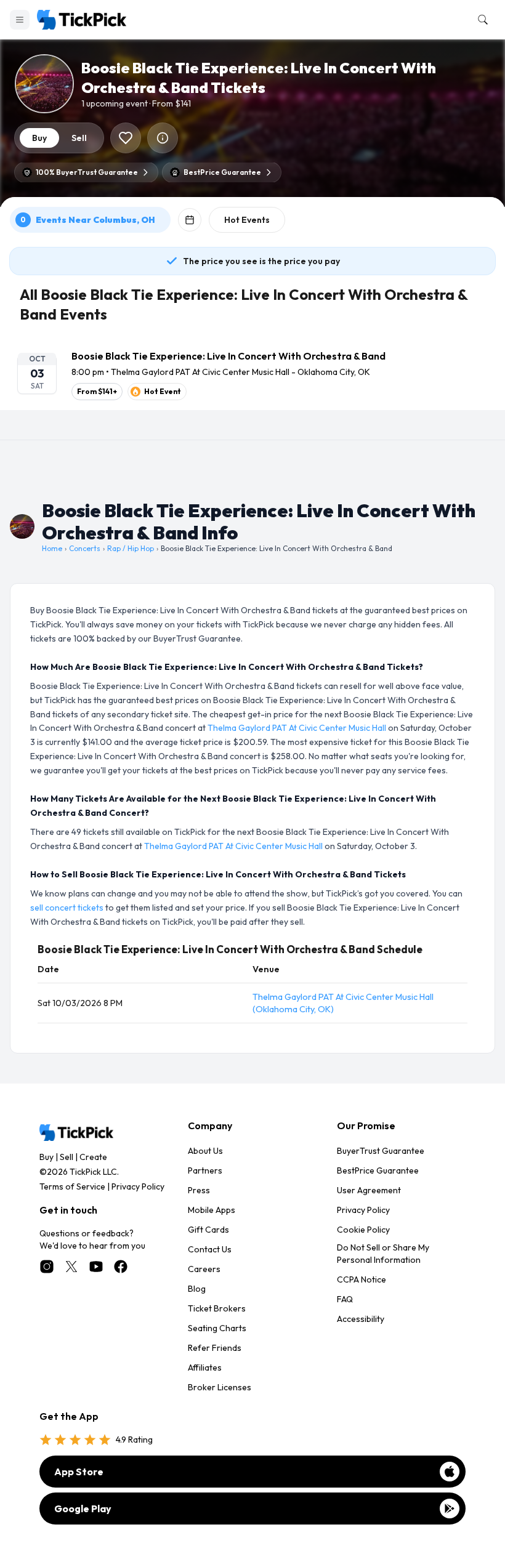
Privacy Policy (137, 1186)
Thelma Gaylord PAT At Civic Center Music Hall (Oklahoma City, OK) (343, 1003)
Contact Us (210, 1249)
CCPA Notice (361, 1279)
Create (93, 1156)
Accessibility (360, 1318)
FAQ (345, 1299)
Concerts (84, 548)
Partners (205, 1170)
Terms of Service (72, 1186)
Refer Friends (214, 1347)
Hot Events (247, 219)
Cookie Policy (363, 1229)
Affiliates (205, 1367)
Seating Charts (217, 1328)
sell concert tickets (66, 907)
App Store (78, 1471)
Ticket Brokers (217, 1308)
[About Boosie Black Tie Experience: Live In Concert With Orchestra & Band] (162, 138)
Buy (46, 1156)
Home (52, 548)
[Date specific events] (189, 220)
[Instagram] (46, 1266)
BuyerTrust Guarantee (380, 1150)
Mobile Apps (211, 1209)
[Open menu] (20, 20)
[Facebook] (120, 1266)
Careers (204, 1269)
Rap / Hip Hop (130, 548)
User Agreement (369, 1190)
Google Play (82, 1508)
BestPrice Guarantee (378, 1170)
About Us (205, 1150)
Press (199, 1190)
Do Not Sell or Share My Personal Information (383, 1253)
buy (39, 137)
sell (79, 137)
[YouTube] (96, 1266)
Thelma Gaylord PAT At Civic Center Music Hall (297, 727)
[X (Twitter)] (71, 1266)
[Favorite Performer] (125, 138)
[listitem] (252, 374)
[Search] (480, 19)
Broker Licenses (219, 1387)
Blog (197, 1288)
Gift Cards (208, 1229)
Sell (66, 1156)
